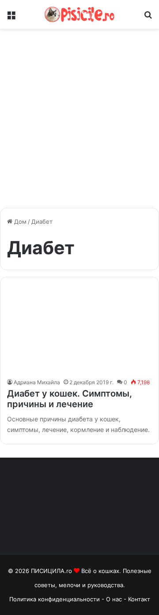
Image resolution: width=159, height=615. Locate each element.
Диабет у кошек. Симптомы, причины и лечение (69, 398)
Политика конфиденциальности (54, 599)
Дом (19, 221)
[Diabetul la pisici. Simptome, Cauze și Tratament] (79, 329)
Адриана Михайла (37, 382)
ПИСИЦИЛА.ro (52, 570)
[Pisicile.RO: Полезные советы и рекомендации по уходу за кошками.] (79, 14)
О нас (115, 599)
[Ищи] (148, 18)
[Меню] (11, 18)
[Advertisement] (79, 121)
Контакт (139, 599)
